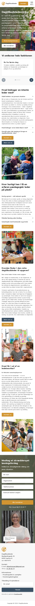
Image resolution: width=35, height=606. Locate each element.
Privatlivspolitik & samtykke (12, 575)
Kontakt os (7, 138)
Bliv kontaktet (9, 46)
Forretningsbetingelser (10, 577)
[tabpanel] (17, 67)
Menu (31, 4)
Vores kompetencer (11, 41)
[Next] (31, 80)
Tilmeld (17, 590)
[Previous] (4, 80)
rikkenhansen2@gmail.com (15, 567)
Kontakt (23, 4)
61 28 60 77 (11, 569)
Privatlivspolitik (18, 594)
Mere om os (8, 143)
